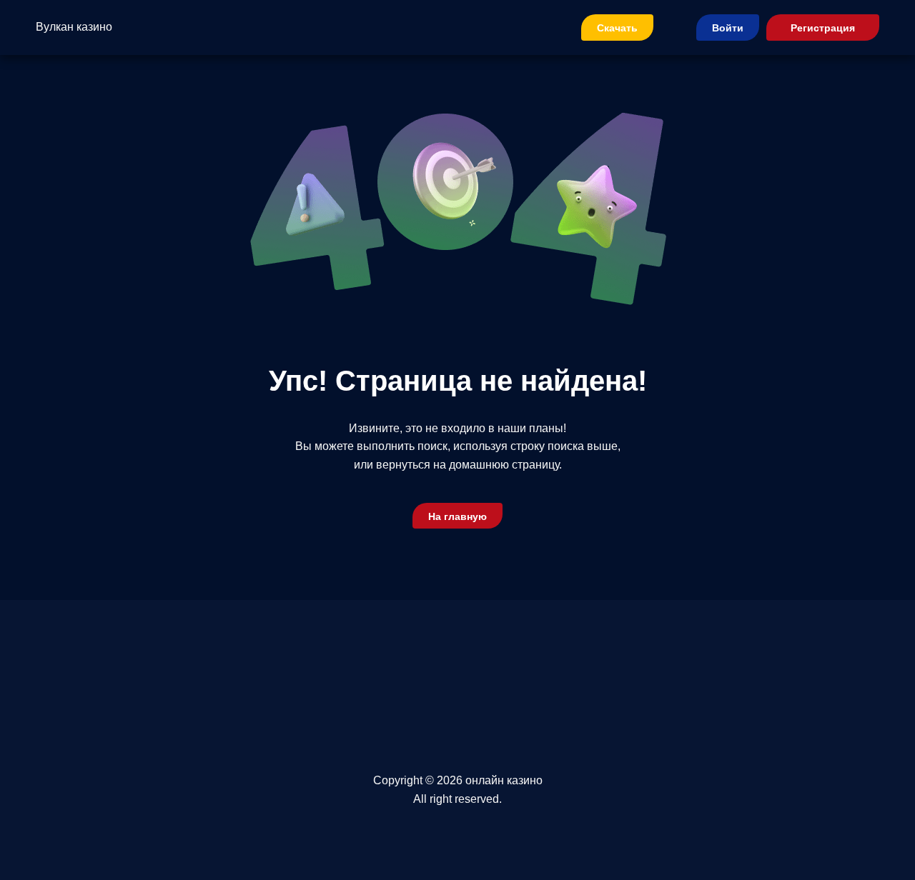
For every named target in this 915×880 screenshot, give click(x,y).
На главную (457, 516)
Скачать (617, 28)
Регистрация (823, 28)
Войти (727, 28)
